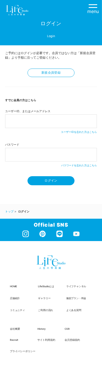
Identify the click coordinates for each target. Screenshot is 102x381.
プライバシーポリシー (22, 351)
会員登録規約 (72, 340)
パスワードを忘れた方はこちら (79, 165)
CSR (67, 328)
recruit (14, 340)
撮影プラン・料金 (76, 298)
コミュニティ (17, 310)
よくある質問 (73, 310)
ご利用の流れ (45, 310)
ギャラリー (44, 298)
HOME (13, 286)
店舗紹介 (15, 298)
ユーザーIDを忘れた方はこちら (79, 131)
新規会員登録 (51, 73)
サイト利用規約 (46, 340)
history (41, 328)
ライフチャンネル (76, 286)
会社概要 (15, 328)
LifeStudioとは (46, 286)
